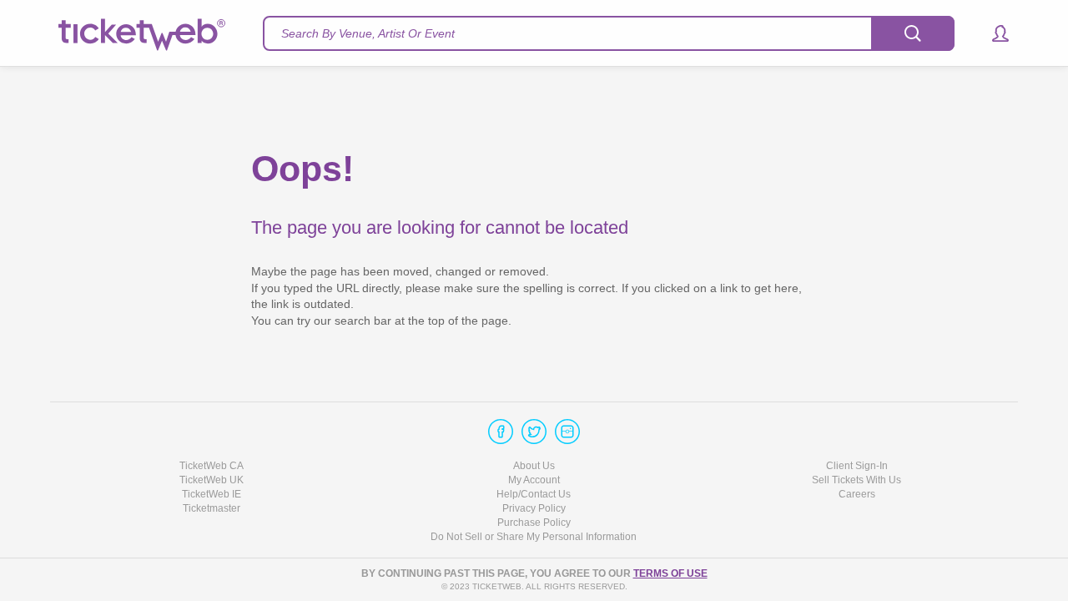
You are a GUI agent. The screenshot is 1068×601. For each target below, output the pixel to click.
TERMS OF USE (670, 573)
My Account (534, 480)
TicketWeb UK (211, 480)
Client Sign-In (857, 466)
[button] (992, 33)
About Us (534, 466)
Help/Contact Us (533, 494)
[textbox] (609, 33)
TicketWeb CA (211, 466)
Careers (857, 494)
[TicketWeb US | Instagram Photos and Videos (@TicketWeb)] (567, 431)
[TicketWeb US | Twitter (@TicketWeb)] (534, 431)
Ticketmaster (211, 508)
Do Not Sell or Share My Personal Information (534, 537)
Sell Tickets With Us (856, 480)
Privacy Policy (534, 508)
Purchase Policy (534, 522)
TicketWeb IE (211, 494)
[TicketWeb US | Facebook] (500, 431)
